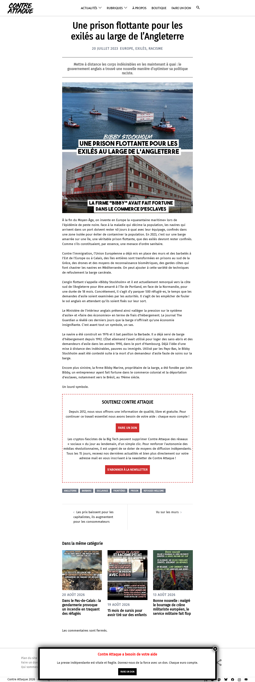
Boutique (159, 8)
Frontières (119, 490)
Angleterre (70, 490)
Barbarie (86, 490)
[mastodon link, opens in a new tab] (219, 679)
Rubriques (115, 8)
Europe (126, 48)
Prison (134, 490)
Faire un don (181, 8)
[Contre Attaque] (20, 8)
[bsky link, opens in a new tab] (225, 679)
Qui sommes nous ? (34, 667)
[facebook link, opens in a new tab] (232, 679)
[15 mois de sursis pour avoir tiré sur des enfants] (127, 575)
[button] (198, 8)
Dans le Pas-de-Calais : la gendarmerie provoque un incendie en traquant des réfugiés (81, 607)
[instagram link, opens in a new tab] (239, 679)
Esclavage (102, 490)
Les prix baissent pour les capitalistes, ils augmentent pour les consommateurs (93, 517)
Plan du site (29, 658)
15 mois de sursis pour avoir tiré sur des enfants (127, 612)
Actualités (89, 8)
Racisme (156, 48)
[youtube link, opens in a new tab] (246, 679)
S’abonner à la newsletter (127, 469)
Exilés (141, 48)
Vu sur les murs (167, 512)
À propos (139, 8)
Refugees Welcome (154, 490)
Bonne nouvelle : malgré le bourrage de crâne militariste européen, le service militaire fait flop (172, 607)
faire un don (127, 428)
